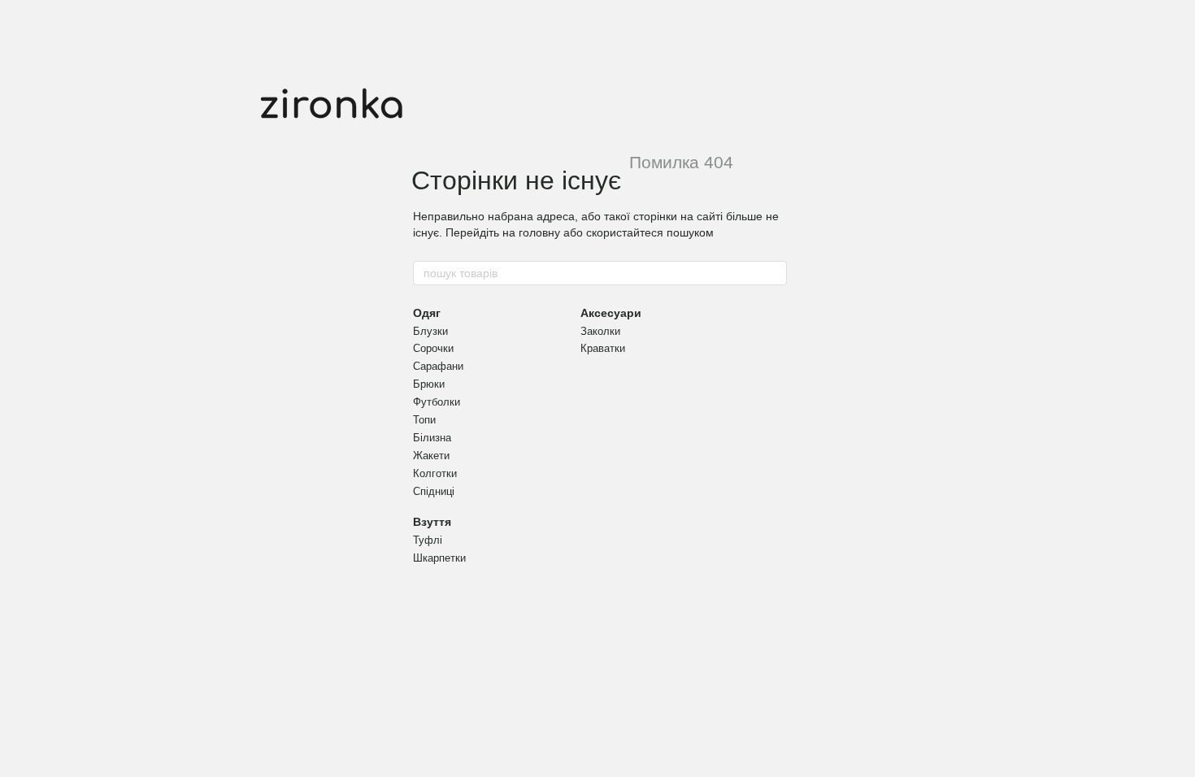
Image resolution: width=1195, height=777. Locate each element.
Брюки (429, 384)
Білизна (432, 438)
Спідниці (433, 491)
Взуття (432, 521)
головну (539, 232)
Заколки (600, 331)
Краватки (602, 348)
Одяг (427, 312)
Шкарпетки (439, 558)
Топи (424, 420)
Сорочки (433, 348)
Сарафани (438, 366)
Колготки (435, 473)
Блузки (430, 331)
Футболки (436, 402)
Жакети (431, 455)
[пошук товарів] (774, 273)
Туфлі (427, 540)
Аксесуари (610, 312)
